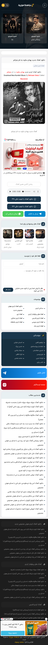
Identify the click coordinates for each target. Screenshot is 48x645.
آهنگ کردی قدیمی (37, 318)
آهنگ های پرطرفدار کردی (35, 314)
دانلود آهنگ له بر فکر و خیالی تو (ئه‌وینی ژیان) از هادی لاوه (23, 449)
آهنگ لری (19, 314)
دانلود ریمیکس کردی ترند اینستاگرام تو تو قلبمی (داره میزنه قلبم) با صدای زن (23, 430)
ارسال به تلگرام (33, 214)
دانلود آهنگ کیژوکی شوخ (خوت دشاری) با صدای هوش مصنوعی (24, 511)
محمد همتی (18, 358)
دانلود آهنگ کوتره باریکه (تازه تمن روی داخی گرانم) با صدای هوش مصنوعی (25, 409)
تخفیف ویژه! (13, 633)
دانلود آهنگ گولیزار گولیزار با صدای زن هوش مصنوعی (25, 500)
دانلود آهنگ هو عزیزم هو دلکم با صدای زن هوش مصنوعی (23, 504)
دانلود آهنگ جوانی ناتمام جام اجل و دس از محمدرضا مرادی (25, 477)
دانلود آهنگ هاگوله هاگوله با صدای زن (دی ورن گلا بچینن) (25, 417)
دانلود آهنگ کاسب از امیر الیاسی (32, 466)
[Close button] (46, 619)
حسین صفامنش (38, 350)
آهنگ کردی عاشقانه (16, 322)
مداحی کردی (39, 308)
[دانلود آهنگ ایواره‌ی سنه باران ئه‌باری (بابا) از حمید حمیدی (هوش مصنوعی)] (35, 23)
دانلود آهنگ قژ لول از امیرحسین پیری (30, 436)
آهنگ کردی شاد (38, 326)
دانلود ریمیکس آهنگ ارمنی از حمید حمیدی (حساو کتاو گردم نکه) (24, 614)
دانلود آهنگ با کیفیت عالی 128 (22, 206)
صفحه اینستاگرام (39, 385)
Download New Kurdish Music (15, 75)
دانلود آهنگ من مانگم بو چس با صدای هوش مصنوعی (24, 496)
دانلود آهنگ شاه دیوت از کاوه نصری (31, 470)
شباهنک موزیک (14, 637)
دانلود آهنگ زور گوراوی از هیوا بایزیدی (30, 458)
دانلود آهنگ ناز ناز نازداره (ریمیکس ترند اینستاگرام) (28, 610)
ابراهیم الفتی (39, 342)
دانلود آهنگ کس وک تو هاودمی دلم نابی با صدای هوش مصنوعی (24, 485)
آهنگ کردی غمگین (16, 318)
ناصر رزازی (40, 362)
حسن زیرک (18, 346)
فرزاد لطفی (19, 354)
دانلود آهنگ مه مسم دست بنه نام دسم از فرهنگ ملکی (24, 424)
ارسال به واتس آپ (12, 214)
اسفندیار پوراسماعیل (37, 346)
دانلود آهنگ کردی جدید (33, 72)
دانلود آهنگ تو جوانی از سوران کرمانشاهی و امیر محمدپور (23, 462)
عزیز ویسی (40, 354)
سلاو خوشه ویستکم (12, 38)
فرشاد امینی (39, 358)
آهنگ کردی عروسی (37, 322)
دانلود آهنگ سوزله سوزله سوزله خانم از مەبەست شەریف (24, 402)
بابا (35, 38)
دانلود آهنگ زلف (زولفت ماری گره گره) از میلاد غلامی (25, 492)
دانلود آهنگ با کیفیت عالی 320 (22, 199)
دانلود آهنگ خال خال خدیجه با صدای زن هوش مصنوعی (23, 453)
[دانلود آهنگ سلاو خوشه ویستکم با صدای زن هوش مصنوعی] (12, 23)
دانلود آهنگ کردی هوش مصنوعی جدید (15, 308)
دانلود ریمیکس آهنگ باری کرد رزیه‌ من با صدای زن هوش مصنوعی (24, 443)
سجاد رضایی (18, 350)
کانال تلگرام (41, 373)
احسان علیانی (18, 342)
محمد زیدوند (19, 642)
